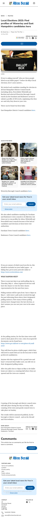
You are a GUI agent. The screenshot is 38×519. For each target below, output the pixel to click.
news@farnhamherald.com (13, 515)
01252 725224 (11, 512)
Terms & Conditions (7, 466)
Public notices (5, 473)
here (33, 110)
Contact (3, 467)
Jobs (2, 471)
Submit (30, 204)
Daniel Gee (6, 32)
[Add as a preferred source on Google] (20, 37)
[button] (3, 3)
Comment (31, 448)
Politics (10, 16)
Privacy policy (5, 469)
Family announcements (8, 475)
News (3, 16)
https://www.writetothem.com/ (12, 272)
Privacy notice (8, 209)
